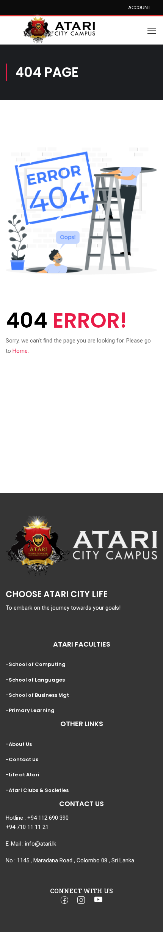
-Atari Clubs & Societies (37, 790)
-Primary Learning (30, 710)
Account (137, 7)
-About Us (19, 744)
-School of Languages (35, 679)
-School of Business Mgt (37, 695)
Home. (21, 350)
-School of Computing (36, 664)
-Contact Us (22, 759)
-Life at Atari (22, 774)
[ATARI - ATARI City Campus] (59, 23)
